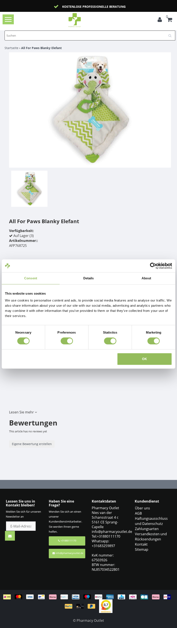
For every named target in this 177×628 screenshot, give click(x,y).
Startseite (11, 48)
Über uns (142, 508)
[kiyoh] (105, 605)
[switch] (67, 340)
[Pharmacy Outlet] (81, 20)
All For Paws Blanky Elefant (41, 48)
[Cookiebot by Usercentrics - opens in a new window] (153, 266)
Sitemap (141, 549)
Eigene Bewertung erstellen (32, 444)
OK (144, 359)
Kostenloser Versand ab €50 (102, 7)
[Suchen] (171, 34)
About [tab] (146, 278)
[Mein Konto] (159, 20)
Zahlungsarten (147, 528)
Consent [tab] (30, 278)
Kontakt (141, 544)
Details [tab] (88, 278)
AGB (138, 513)
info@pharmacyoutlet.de (69, 553)
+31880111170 (68, 540)
